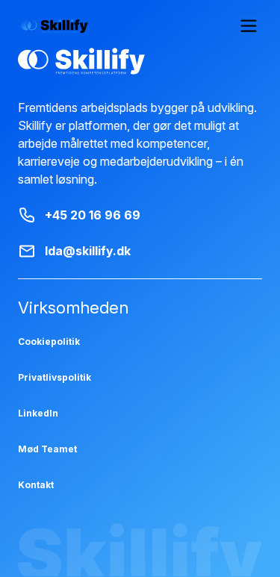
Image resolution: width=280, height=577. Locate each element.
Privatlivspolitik (54, 377)
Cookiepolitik (49, 341)
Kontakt (36, 484)
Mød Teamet (47, 449)
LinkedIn (38, 413)
